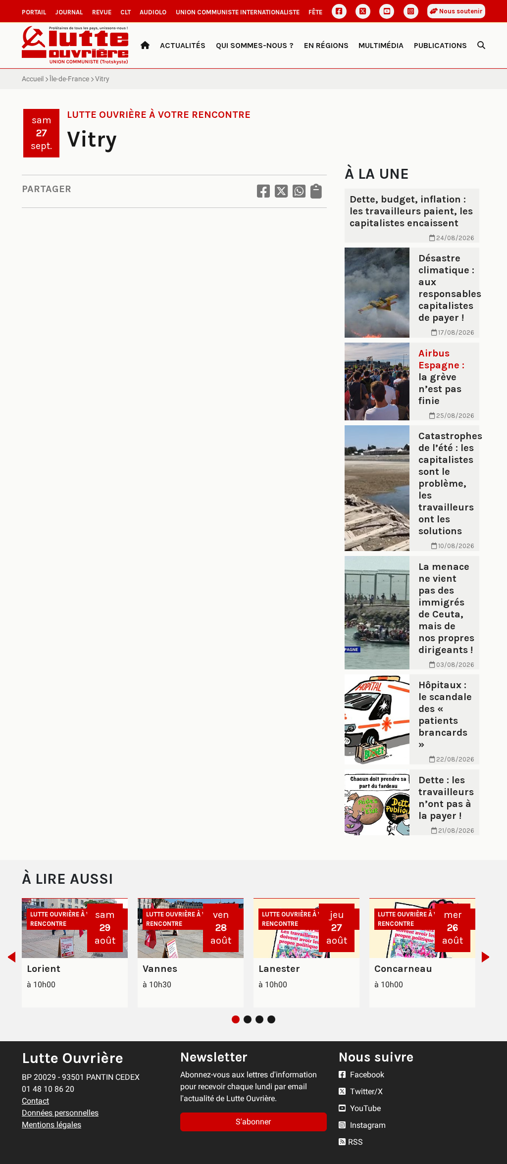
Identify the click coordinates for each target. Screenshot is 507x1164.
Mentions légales (51, 1124)
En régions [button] (326, 45)
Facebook (366, 1074)
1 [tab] (236, 1019)
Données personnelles (60, 1112)
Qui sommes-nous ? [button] (255, 45)
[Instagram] (411, 11)
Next (488, 957)
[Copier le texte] (316, 191)
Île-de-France (69, 79)
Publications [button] (440, 45)
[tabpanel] (75, 953)
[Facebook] (339, 11)
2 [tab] (248, 1019)
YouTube (364, 1108)
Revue (101, 12)
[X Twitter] (362, 11)
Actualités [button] (182, 45)
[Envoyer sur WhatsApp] (299, 191)
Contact (35, 1101)
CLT (125, 12)
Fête (315, 12)
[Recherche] (481, 45)
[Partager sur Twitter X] (281, 191)
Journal (69, 12)
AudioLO (153, 12)
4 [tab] (271, 1019)
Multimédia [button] (381, 45)
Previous (8, 957)
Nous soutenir (460, 11)
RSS (355, 1142)
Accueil (33, 79)
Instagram (367, 1125)
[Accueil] (145, 45)
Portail (34, 12)
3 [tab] (259, 1019)
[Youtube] (386, 11)
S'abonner (253, 1121)
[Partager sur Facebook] (263, 191)
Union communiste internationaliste (238, 12)
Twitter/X (365, 1091)
